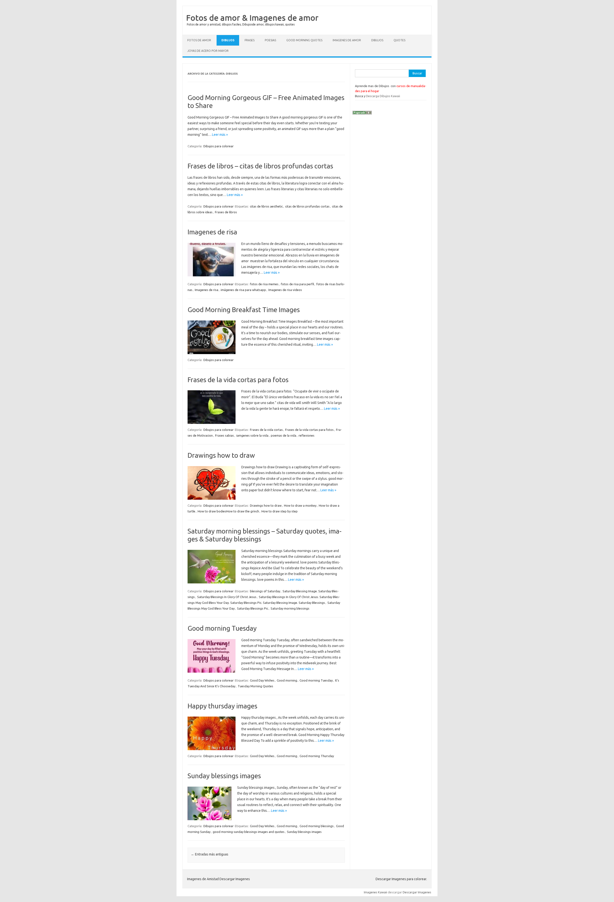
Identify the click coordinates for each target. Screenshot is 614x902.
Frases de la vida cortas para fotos (238, 379)
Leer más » (220, 134)
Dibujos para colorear (218, 146)
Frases (249, 40)
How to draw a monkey (300, 505)
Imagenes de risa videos (285, 289)
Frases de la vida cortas (266, 429)
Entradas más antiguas (209, 854)
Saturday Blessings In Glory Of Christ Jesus (226, 597)
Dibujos (227, 40)
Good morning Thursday (317, 756)
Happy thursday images (222, 706)
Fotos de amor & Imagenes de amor (252, 17)
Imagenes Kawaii (375, 892)
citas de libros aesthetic (266, 206)
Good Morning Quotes (304, 40)
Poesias (270, 40)
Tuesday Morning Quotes (255, 686)
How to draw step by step (279, 511)
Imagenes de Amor (347, 40)
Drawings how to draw (221, 455)
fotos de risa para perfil (297, 284)
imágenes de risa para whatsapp (243, 289)
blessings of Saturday (265, 591)
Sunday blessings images (224, 775)
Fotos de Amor (199, 40)
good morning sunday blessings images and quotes (248, 831)
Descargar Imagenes (417, 892)
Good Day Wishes (262, 680)
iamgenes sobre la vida (252, 435)
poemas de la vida (283, 435)
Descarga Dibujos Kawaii (383, 96)
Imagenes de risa (212, 232)
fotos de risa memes (264, 284)
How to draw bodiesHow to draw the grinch (228, 511)
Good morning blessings (317, 826)
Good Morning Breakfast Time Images (244, 309)
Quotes (399, 40)
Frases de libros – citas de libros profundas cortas (260, 166)
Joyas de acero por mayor (208, 50)
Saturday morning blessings (290, 608)
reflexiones (306, 435)
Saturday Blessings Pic (252, 608)
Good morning (287, 680)
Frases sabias (224, 435)
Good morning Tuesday (222, 628)
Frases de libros (226, 212)
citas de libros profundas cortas (307, 206)
